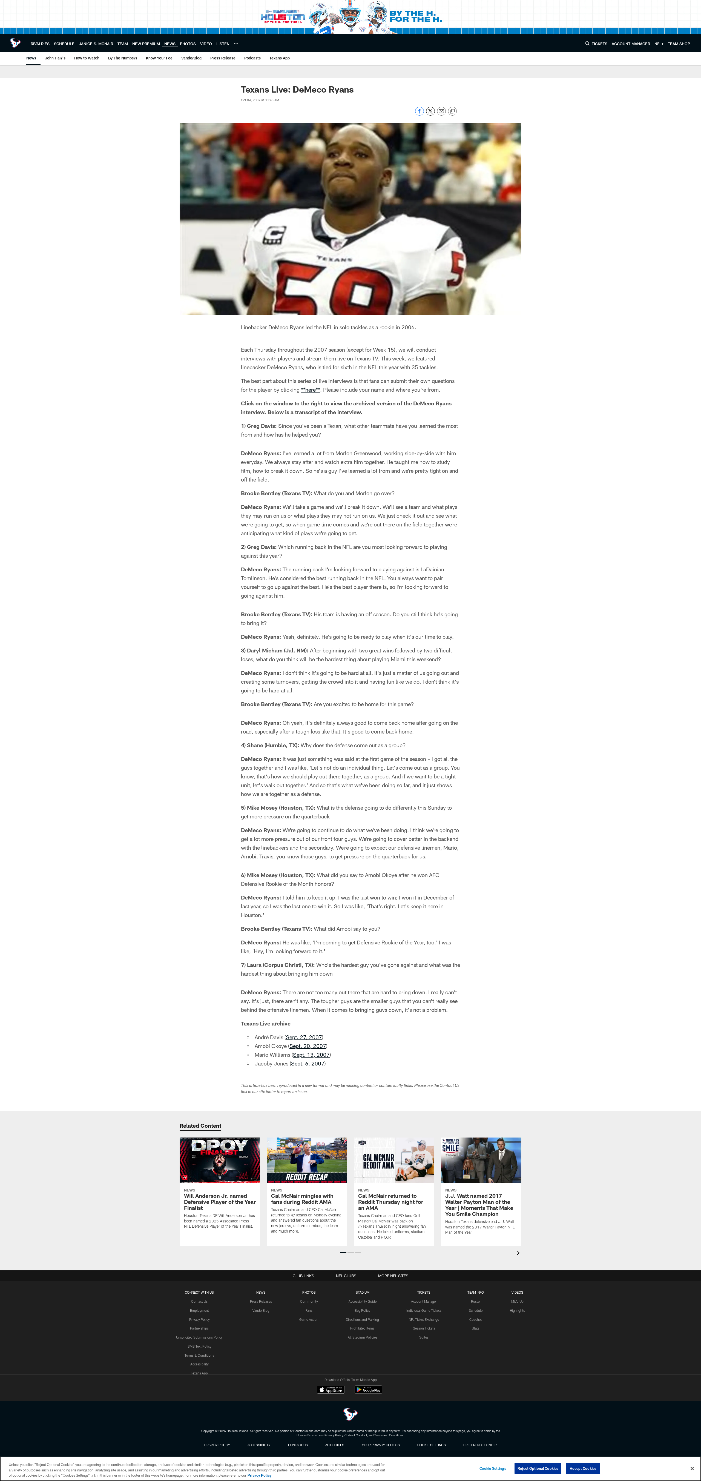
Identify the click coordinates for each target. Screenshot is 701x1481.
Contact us (298, 1445)
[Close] (692, 1468)
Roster (476, 1301)
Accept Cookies (583, 1468)
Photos (309, 1292)
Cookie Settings (431, 1445)
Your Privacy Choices (381, 1445)
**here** (310, 389)
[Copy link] (452, 111)
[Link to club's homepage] (15, 43)
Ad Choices (334, 1445)
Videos (517, 1292)
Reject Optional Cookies (538, 1468)
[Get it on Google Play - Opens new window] (368, 1392)
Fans (309, 1310)
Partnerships (199, 1328)
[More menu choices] (236, 43)
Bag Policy (362, 1310)
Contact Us (199, 1301)
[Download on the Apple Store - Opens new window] (331, 1390)
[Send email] (441, 114)
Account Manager (424, 1301)
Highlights (517, 1310)
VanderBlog (260, 1310)
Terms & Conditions (199, 1355)
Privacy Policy (199, 1319)
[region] (350, 1469)
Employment (199, 1310)
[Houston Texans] (350, 1415)
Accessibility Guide (363, 1301)
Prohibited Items (362, 1328)
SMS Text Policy (199, 1346)
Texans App (199, 1373)
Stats (475, 1328)
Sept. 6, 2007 (307, 1063)
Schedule (475, 1310)
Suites (424, 1337)
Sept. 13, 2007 (311, 1054)
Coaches (475, 1319)
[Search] (587, 43)
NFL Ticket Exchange (424, 1319)
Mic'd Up (517, 1301)
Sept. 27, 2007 (304, 1037)
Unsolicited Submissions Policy (199, 1337)
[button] (343, 1252)
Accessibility (199, 1364)
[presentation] (519, 1253)
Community (309, 1301)
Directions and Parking (362, 1319)
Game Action (308, 1319)
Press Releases (261, 1301)
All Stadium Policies (362, 1337)
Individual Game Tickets (423, 1310)
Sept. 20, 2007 (307, 1045)
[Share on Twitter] (430, 114)
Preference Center (480, 1445)
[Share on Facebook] (419, 114)
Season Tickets (424, 1328)
